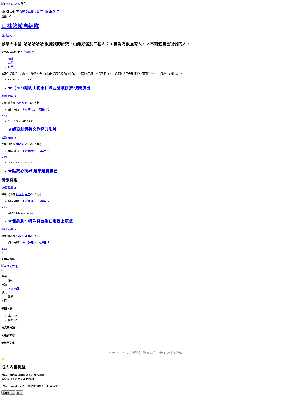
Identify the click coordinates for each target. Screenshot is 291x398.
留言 (27, 102)
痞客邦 (20, 102)
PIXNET (120, 352)
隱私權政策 (164, 352)
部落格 (12, 62)
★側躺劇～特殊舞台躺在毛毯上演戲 (40, 221)
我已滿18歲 (8, 392)
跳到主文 (6, 35)
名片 (10, 66)
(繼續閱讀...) (8, 96)
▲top (4, 115)
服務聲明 (177, 352)
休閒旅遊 (29, 52)
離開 (19, 392)
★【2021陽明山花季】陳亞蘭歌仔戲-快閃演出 (49, 88)
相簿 (10, 58)
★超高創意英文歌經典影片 (32, 129)
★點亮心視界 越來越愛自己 (33, 171)
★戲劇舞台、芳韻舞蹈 (35, 109)
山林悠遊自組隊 (20, 26)
